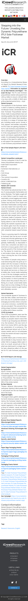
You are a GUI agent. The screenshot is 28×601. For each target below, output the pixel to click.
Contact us (14, 587)
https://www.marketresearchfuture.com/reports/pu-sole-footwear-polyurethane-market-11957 (13, 498)
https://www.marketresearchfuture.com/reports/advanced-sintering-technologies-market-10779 (14, 435)
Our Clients (14, 575)
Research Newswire (8, 528)
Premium (14, 558)
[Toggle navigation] (25, 19)
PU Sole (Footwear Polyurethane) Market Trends (13, 490)
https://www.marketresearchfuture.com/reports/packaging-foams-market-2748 (14, 469)
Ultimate (14, 560)
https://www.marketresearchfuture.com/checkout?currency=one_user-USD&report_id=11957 (14, 361)
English (17, 528)
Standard (14, 556)
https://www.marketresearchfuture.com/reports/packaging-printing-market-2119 (14, 460)
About (14, 572)
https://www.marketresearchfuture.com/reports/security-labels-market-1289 (14, 443)
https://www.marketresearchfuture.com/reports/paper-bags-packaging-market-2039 (14, 452)
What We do (14, 570)
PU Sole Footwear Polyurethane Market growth (13, 479)
